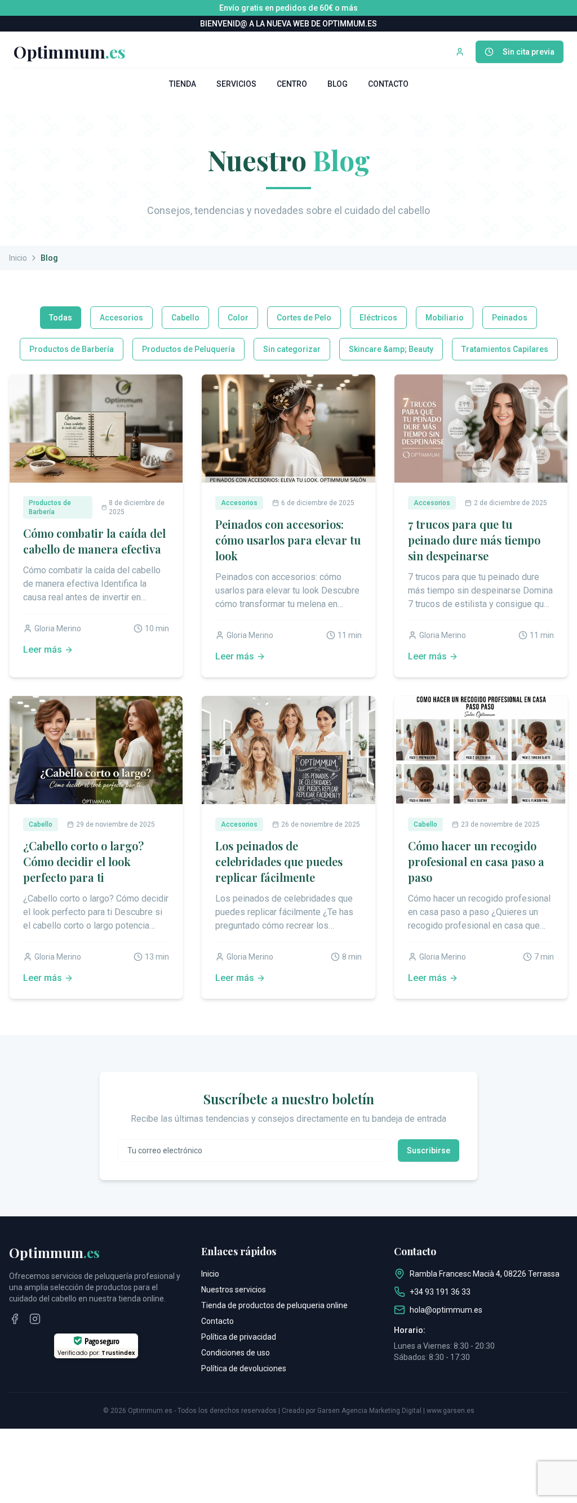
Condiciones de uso (235, 1352)
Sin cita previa (528, 51)
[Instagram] (35, 1318)
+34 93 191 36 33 (440, 1291)
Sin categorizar (292, 349)
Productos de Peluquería (188, 349)
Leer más (42, 649)
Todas (60, 317)
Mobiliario (444, 317)
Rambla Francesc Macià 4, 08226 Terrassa (485, 1273)
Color (238, 317)
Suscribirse (428, 1150)
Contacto (388, 83)
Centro (292, 83)
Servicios (236, 83)
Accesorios (121, 317)
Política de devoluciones (243, 1368)
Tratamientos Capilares (504, 349)
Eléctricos (378, 317)
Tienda (182, 83)
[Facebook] (14, 1318)
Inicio (18, 257)
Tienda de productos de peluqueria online (274, 1305)
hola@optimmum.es (446, 1309)
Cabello (185, 317)
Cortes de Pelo (304, 317)
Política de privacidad (238, 1336)
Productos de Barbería (71, 349)
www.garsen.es (450, 1411)
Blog (337, 83)
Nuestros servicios (233, 1289)
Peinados (509, 317)
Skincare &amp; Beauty (391, 349)
